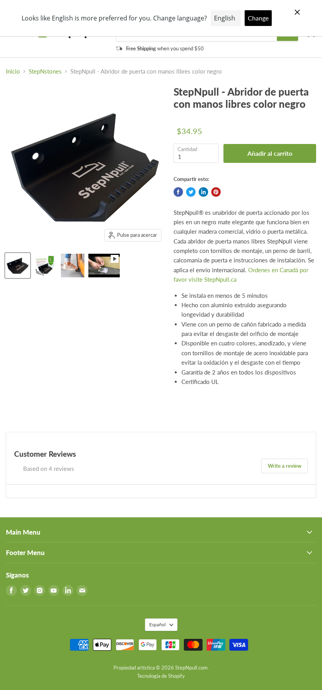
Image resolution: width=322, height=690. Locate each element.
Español (157, 624)
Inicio (13, 71)
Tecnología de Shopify (161, 676)
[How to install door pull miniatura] (104, 265)
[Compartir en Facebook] (178, 192)
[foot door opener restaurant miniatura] (72, 265)
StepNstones (45, 71)
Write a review (284, 466)
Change (258, 18)
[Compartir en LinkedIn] (203, 192)
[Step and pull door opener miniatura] (45, 265)
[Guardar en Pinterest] (216, 192)
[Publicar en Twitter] (191, 192)
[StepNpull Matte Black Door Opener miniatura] (17, 265)
